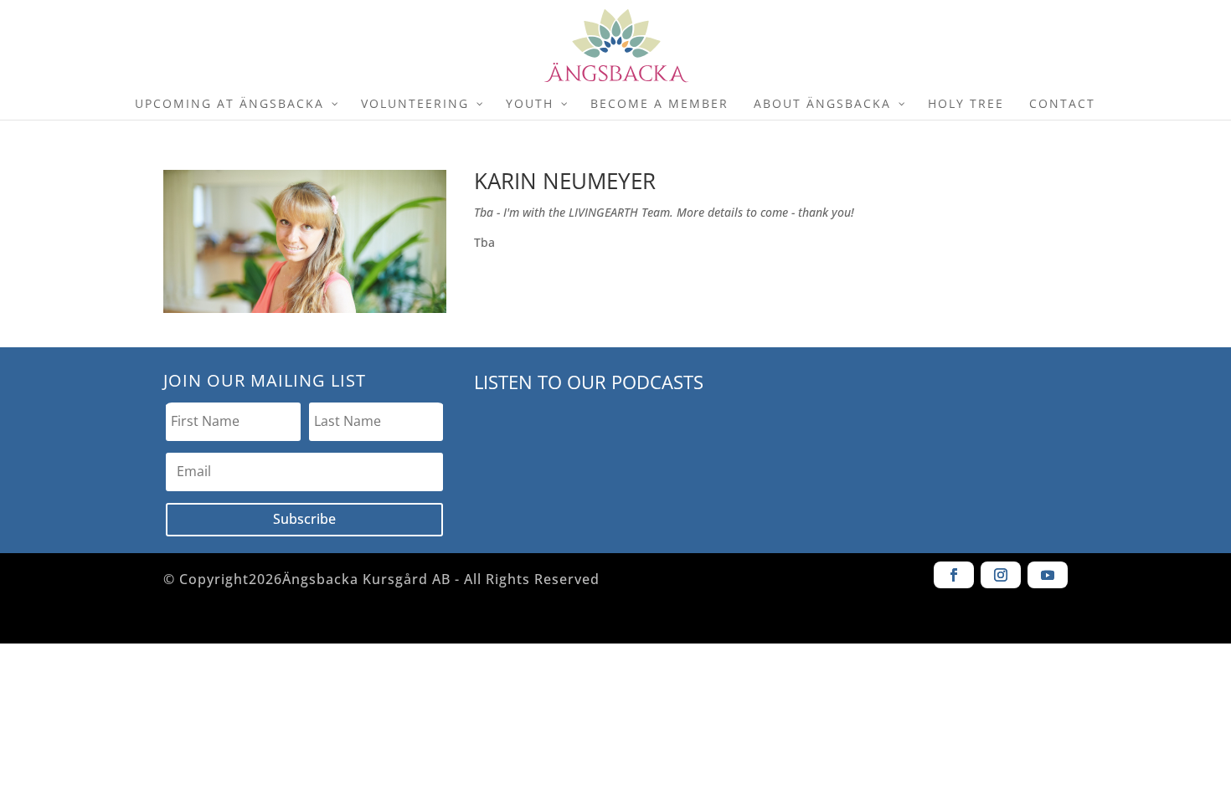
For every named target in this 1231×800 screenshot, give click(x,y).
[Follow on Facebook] (954, 575)
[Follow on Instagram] (1001, 575)
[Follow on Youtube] (1048, 575)
